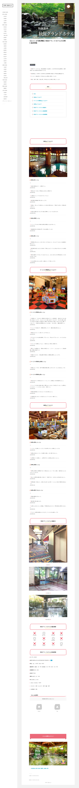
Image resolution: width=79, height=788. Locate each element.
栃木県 (5, 33)
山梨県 (5, 48)
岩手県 (5, 16)
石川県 (5, 58)
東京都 (5, 26)
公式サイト (33, 64)
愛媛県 (5, 88)
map (51, 660)
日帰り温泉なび (7, 5)
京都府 (5, 69)
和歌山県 (5, 77)
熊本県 (5, 98)
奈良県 (5, 75)
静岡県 (5, 50)
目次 (35, 93)
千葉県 (5, 31)
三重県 (5, 62)
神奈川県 (5, 35)
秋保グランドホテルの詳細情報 (40, 114)
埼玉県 (5, 29)
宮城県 (5, 18)
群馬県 (5, 37)
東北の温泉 (4, 14)
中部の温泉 (4, 41)
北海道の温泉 (5, 12)
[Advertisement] (48, 53)
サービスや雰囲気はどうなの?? (40, 100)
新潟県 (5, 43)
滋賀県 (5, 73)
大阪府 (5, 67)
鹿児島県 (5, 96)
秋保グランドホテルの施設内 (40, 107)
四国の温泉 (4, 86)
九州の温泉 (4, 90)
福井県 (5, 60)
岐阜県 (5, 54)
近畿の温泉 (4, 65)
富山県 (5, 56)
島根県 (5, 81)
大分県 (5, 94)
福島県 (5, 22)
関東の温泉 (4, 24)
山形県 (5, 20)
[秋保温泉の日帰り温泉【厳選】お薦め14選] (48, 765)
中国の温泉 (4, 79)
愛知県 (5, 52)
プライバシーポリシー (7, 101)
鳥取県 (5, 84)
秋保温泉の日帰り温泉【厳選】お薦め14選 (39, 768)
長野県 (5, 46)
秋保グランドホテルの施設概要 (40, 111)
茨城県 (5, 39)
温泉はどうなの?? (38, 97)
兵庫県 (5, 71)
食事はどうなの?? (38, 104)
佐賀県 (5, 92)
